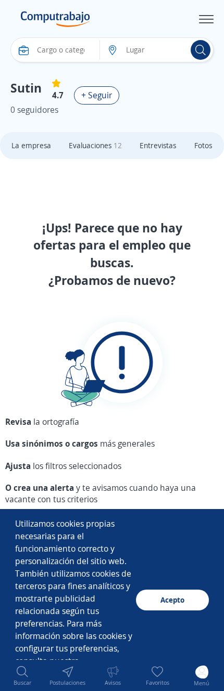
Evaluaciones (95, 145)
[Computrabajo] (55, 19)
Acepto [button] (172, 600)
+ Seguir (96, 95)
